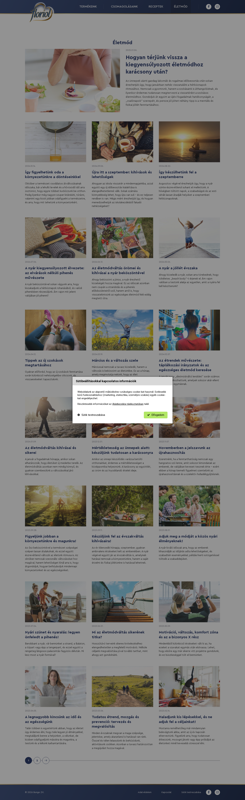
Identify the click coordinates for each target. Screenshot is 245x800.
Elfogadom (158, 415)
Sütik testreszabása (93, 415)
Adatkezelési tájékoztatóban (128, 404)
